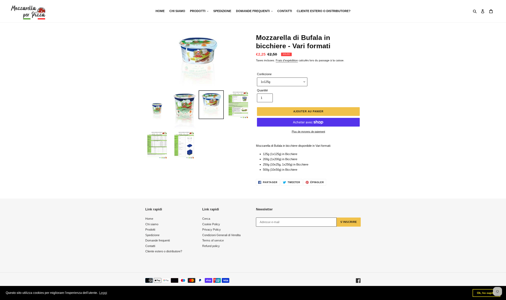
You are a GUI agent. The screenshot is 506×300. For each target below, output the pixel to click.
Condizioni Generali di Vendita (221, 235)
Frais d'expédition (287, 60)
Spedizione (152, 235)
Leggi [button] (103, 292)
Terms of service (213, 240)
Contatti (150, 246)
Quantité (262, 90)
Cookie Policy (211, 224)
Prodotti (150, 229)
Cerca (206, 218)
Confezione (264, 74)
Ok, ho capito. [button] (486, 292)
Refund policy (211, 246)
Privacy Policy (211, 229)
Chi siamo (151, 224)
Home (149, 218)
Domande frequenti (157, 240)
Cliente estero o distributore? (163, 251)
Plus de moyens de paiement (308, 131)
